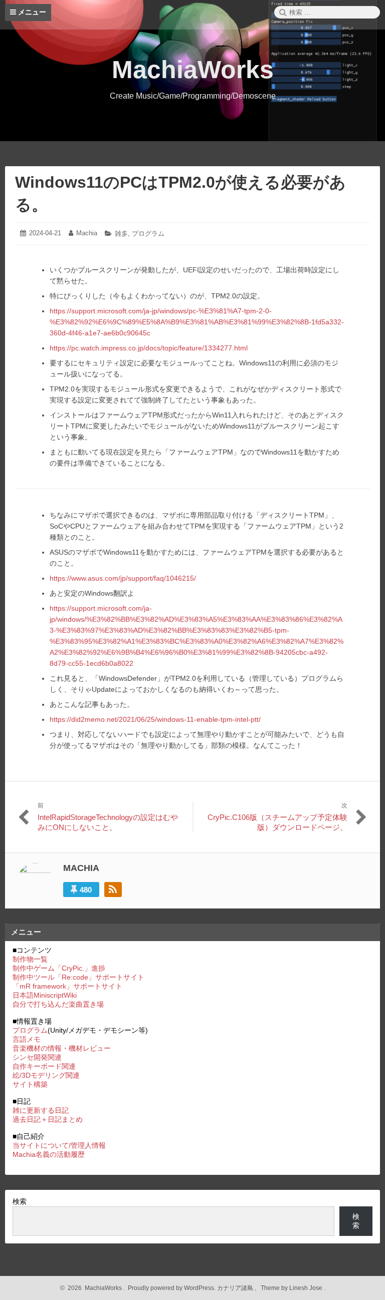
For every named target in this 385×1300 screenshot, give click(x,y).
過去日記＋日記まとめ (48, 1119)
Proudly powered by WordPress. (171, 1287)
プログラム (148, 233)
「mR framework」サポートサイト (67, 986)
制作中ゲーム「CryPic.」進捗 (59, 968)
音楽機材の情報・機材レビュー (62, 1048)
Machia (86, 233)
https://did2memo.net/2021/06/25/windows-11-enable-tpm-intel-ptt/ (155, 719)
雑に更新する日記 (41, 1110)
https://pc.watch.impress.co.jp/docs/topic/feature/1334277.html (149, 348)
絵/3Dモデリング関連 (46, 1075)
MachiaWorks (193, 70)
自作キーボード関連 (44, 1066)
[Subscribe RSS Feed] (113, 889)
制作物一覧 (30, 959)
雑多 (121, 233)
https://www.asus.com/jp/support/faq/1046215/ (123, 578)
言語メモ (27, 1039)
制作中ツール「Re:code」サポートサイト (78, 977)
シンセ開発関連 (37, 1057)
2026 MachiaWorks (93, 1287)
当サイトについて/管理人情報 (59, 1145)
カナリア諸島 (236, 1287)
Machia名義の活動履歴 (49, 1154)
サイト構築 (30, 1084)
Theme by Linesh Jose (292, 1287)
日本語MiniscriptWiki (45, 995)
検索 (20, 1201)
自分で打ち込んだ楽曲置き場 (58, 1004)
